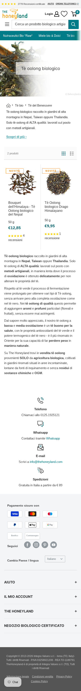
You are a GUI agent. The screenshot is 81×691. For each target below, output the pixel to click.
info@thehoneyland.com (46, 462)
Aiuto (51, 4)
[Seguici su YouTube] (53, 544)
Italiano (51, 558)
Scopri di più (16, 136)
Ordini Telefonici (66, 4)
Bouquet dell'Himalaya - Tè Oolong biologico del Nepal (21, 208)
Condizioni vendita (42, 676)
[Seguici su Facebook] (27, 544)
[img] (8, 4)
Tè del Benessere (40, 105)
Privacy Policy (64, 676)
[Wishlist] (64, 14)
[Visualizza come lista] (72, 153)
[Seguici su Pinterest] (45, 544)
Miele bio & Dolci (49, 35)
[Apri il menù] (7, 24)
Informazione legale (18, 676)
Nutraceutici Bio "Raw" (17, 35)
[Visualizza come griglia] (63, 153)
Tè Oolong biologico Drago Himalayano (56, 206)
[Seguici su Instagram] (36, 544)
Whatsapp (53, 438)
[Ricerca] (73, 24)
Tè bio (71, 35)
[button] (15, 235)
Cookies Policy (39, 681)
